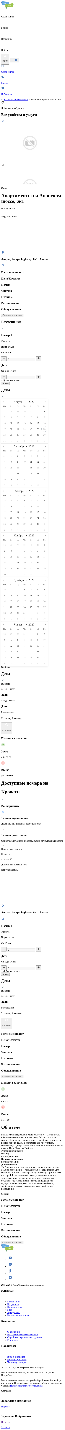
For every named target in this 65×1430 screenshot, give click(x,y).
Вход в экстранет (16, 1357)
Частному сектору (16, 1362)
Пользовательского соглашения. (26, 1385)
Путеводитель (14, 1307)
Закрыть (5, 1427)
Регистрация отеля (16, 1359)
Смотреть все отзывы (12, 315)
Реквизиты (12, 1340)
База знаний (13, 1301)
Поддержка (13, 1304)
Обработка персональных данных (24, 1337)
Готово (5, 383)
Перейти (5, 1406)
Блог (9, 1309)
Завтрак (5, 859)
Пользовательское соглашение (22, 1334)
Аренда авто (13, 1312)
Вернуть (5, 1422)
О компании (13, 1332)
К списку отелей (12, 99)
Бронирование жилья (18, 1315)
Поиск (24, 99)
